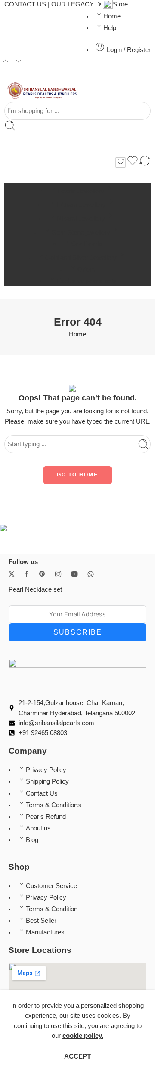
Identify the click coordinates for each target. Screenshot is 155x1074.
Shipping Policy (47, 781)
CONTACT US (25, 4)
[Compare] (145, 162)
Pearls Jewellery (81, 191)
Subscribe (77, 632)
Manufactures (45, 932)
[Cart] (121, 162)
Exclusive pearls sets (86, 280)
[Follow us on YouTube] (74, 574)
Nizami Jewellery (81, 218)
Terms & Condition (52, 909)
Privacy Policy (46, 769)
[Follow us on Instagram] (58, 574)
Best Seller (41, 920)
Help (109, 27)
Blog (32, 839)
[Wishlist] (133, 162)
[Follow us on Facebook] (26, 574)
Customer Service (51, 885)
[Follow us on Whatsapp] (90, 574)
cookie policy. (82, 1035)
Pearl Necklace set (35, 589)
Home (112, 16)
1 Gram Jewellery (81, 204)
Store (120, 4)
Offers (86, 269)
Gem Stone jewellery (81, 232)
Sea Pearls (86, 243)
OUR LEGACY (72, 4)
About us (38, 828)
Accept (77, 1056)
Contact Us (42, 793)
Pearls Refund (46, 816)
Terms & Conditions (53, 805)
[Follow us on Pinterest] (42, 574)
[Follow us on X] (12, 574)
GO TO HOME (77, 475)
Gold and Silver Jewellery (81, 257)
